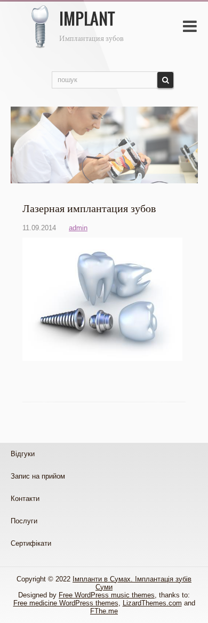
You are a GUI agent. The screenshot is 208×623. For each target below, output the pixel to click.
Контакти (25, 499)
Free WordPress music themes (107, 595)
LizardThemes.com (152, 603)
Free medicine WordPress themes (65, 603)
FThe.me (104, 611)
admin (78, 228)
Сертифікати (31, 543)
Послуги (24, 521)
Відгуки (23, 454)
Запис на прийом (38, 476)
